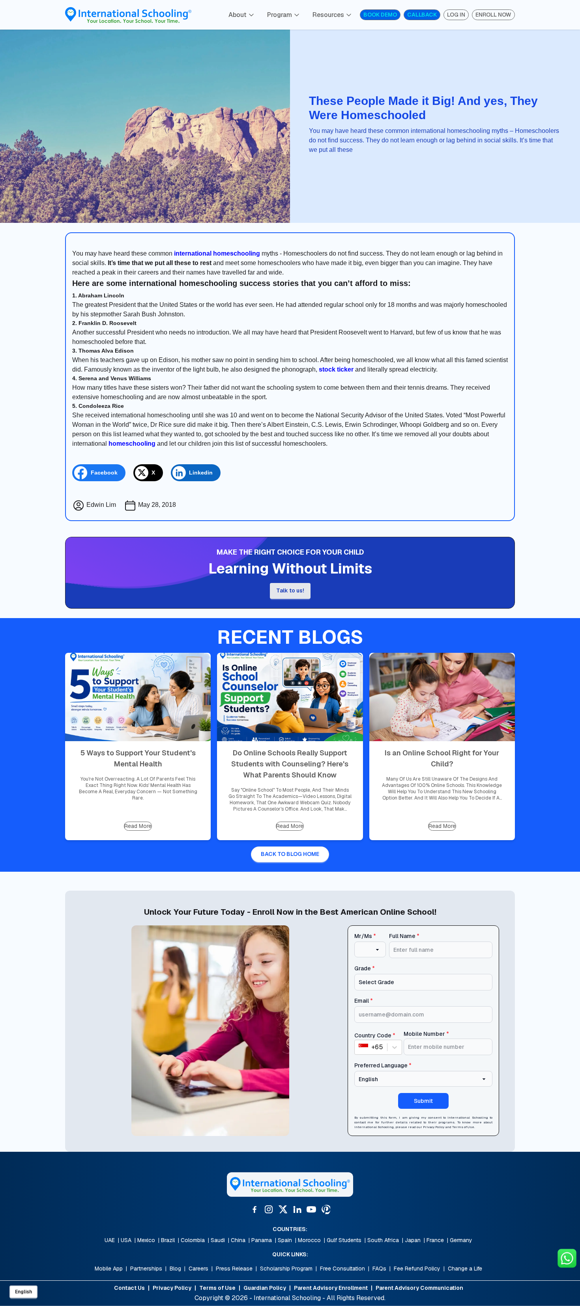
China (238, 1240)
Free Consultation (342, 1268)
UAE (110, 1240)
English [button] (23, 1292)
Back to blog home (290, 854)
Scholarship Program (286, 1268)
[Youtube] (311, 1209)
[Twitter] (283, 1209)
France (435, 1240)
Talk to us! (290, 590)
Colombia (193, 1240)
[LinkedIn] (297, 1209)
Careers (198, 1268)
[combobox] (359, 1047)
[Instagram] (268, 1209)
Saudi (218, 1240)
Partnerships (146, 1268)
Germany (461, 1240)
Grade (364, 968)
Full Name (404, 936)
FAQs (379, 1268)
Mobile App (109, 1268)
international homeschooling (217, 253)
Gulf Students (344, 1240)
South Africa (383, 1240)
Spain (285, 1240)
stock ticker (336, 369)
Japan (413, 1240)
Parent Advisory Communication (419, 1287)
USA (126, 1240)
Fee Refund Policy (417, 1268)
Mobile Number (426, 1033)
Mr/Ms (365, 936)
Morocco (309, 1240)
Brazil (168, 1240)
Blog (175, 1268)
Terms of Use (463, 1127)
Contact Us (129, 1287)
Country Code (374, 1035)
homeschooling (132, 443)
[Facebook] (254, 1209)
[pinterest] (325, 1209)
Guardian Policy (264, 1287)
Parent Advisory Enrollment (331, 1287)
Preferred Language (383, 1065)
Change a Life (465, 1268)
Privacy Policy (433, 1127)
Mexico (146, 1240)
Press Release (234, 1268)
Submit (423, 1100)
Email (363, 1000)
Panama (261, 1240)
